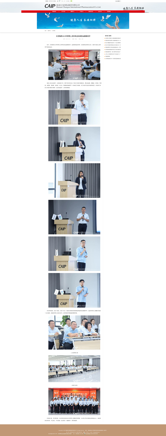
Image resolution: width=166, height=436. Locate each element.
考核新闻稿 (107, 56)
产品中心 (81, 11)
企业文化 (100, 11)
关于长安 (63, 11)
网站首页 (54, 11)
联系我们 (109, 11)
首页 (45, 30)
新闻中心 (72, 11)
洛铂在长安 (91, 11)
